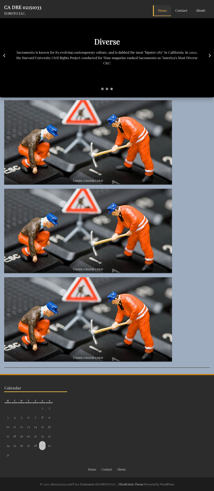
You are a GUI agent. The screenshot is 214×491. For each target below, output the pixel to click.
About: (201, 10)
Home (162, 10)
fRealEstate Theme (131, 484)
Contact (181, 10)
